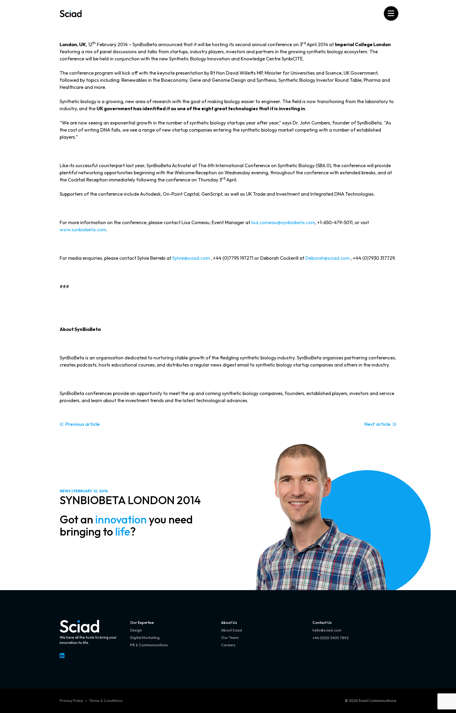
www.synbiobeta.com (83, 230)
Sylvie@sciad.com (191, 258)
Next (369, 424)
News (65, 491)
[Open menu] (391, 13)
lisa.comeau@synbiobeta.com (283, 222)
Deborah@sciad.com (327, 258)
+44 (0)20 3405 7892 (330, 637)
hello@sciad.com (326, 630)
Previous (74, 424)
